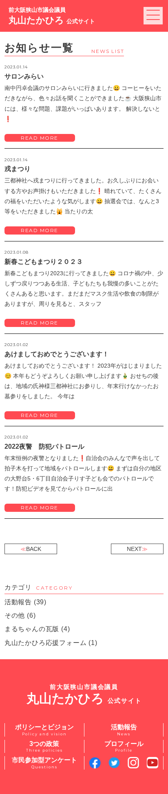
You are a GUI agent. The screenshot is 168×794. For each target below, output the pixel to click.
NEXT (134, 549)
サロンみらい (24, 76)
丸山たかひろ (52, 16)
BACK (33, 549)
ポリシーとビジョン (44, 730)
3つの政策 (44, 746)
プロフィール (124, 746)
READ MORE (39, 138)
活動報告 (18, 602)
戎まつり (17, 168)
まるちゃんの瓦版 (31, 628)
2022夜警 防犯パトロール (44, 446)
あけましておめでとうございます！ (56, 354)
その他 (14, 615)
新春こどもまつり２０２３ (43, 261)
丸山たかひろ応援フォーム (45, 642)
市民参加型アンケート (44, 763)
